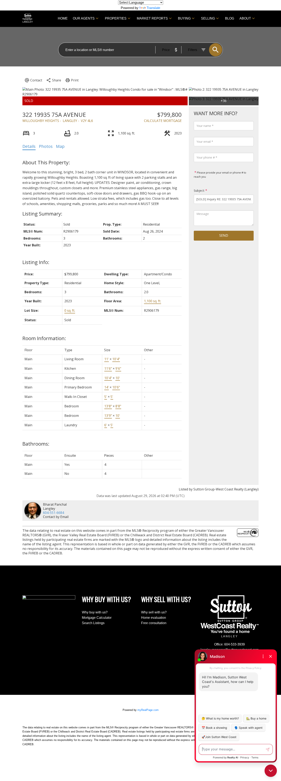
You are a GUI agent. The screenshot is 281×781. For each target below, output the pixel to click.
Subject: (199, 190)
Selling (208, 18)
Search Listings (93, 623)
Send (223, 235)
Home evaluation (153, 617)
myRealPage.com (148, 709)
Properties (116, 18)
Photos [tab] (46, 146)
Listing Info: (35, 262)
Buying (184, 18)
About (245, 18)
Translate (153, 8)
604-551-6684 (53, 512)
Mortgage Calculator (96, 617)
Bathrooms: (35, 443)
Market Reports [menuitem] (152, 18)
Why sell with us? (154, 612)
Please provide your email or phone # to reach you (220, 174)
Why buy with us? (95, 612)
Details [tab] (29, 146)
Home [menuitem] (63, 18)
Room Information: (44, 338)
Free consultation (153, 623)
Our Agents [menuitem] (84, 18)
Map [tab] (60, 146)
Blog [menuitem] (229, 18)
